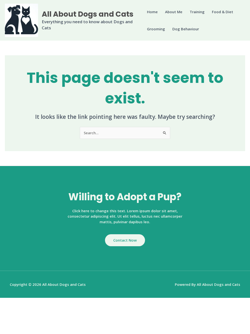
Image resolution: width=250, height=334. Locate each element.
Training (197, 11)
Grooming (156, 28)
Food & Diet (222, 11)
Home (152, 11)
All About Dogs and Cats (88, 14)
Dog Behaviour (185, 28)
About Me (173, 11)
